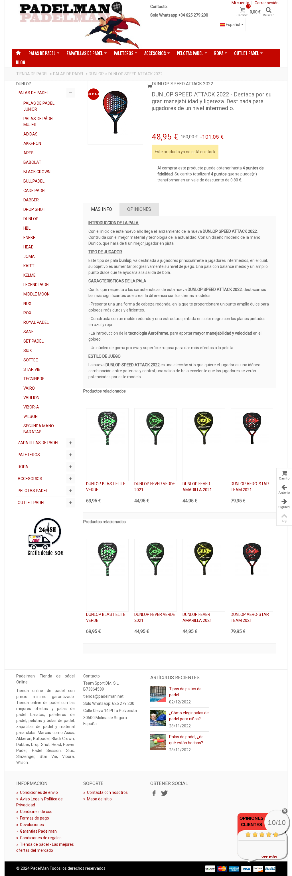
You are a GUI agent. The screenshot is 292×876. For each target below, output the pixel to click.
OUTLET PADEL (246, 53)
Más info (101, 209)
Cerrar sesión (267, 3)
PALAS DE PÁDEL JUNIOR (38, 106)
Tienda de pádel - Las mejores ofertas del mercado (45, 847)
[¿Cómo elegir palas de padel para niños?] (158, 717)
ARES (28, 153)
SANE (28, 331)
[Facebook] (154, 793)
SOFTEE (30, 360)
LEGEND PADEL (36, 284)
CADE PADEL (34, 190)
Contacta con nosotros (105, 792)
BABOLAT (32, 162)
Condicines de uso (34, 811)
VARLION (31, 397)
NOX (27, 303)
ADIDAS (30, 134)
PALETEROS (123, 53)
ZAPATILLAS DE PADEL (84, 53)
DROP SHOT (34, 209)
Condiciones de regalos (39, 837)
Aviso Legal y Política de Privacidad (39, 802)
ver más (269, 856)
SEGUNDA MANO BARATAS (38, 429)
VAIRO (29, 388)
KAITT (29, 266)
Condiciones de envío (37, 792)
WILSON (30, 416)
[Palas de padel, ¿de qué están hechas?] (158, 741)
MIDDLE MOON (36, 294)
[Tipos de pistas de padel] (158, 693)
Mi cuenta (240, 3)
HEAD (28, 247)
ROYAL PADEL (36, 322)
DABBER (31, 200)
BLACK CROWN (36, 171)
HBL (27, 228)
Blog (20, 62)
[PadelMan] (79, 24)
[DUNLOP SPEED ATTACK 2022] (115, 112)
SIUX (27, 350)
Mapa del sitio (97, 799)
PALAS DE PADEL (42, 53)
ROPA (218, 53)
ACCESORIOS (155, 53)
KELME (29, 275)
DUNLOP (96, 74)
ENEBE (29, 237)
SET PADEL (33, 341)
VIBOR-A (31, 407)
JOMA (29, 256)
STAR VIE (31, 369)
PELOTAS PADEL (190, 53)
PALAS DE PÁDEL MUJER (38, 121)
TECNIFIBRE (33, 379)
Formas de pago (32, 818)
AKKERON (32, 143)
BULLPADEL (33, 181)
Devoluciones (30, 824)
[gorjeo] (163, 793)
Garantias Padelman (36, 831)
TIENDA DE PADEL (32, 74)
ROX (27, 313)
